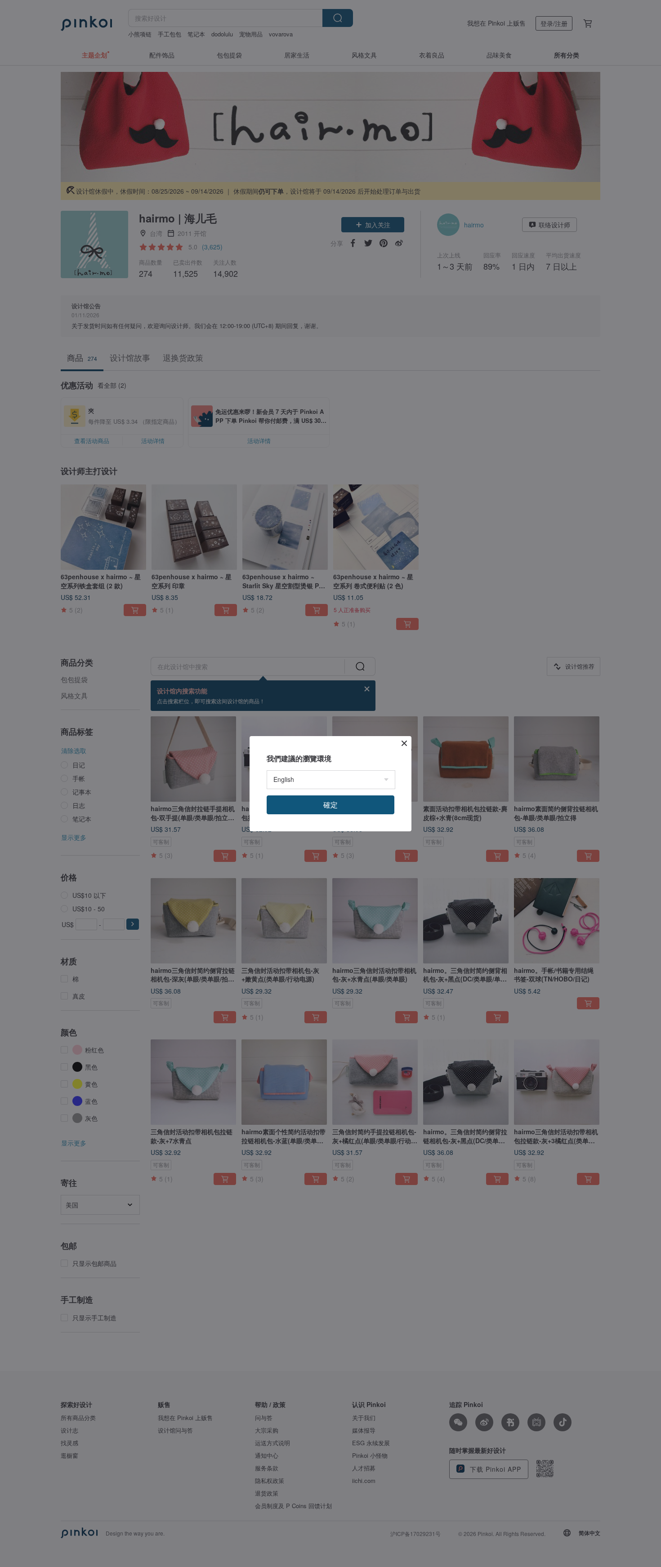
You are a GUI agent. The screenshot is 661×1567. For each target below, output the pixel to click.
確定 (330, 804)
